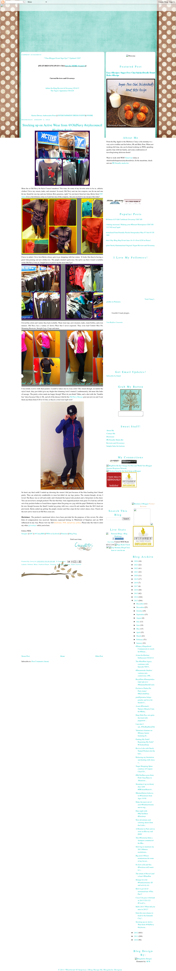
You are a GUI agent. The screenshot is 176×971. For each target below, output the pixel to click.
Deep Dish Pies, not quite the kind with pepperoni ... (145, 718)
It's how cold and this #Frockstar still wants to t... (145, 867)
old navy (60, 564)
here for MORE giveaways (75, 65)
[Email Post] (68, 561)
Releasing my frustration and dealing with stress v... (145, 760)
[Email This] (72, 561)
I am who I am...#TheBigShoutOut (145, 725)
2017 (136, 586)
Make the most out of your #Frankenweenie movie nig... (145, 805)
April (138, 632)
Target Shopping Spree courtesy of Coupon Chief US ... (144, 769)
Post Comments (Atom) (40, 661)
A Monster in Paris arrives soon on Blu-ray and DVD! (145, 831)
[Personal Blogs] (118, 539)
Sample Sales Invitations (115, 446)
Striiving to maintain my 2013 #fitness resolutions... (145, 849)
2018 (136, 582)
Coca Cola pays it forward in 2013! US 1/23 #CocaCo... (145, 900)
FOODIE (90, 115)
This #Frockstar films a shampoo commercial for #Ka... (145, 840)
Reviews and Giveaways (115, 443)
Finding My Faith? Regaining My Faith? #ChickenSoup (145, 742)
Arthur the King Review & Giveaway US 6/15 (62, 88)
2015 (136, 593)
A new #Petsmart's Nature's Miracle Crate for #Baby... (145, 709)
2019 (136, 579)
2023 (136, 564)
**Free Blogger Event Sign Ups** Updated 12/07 (62, 58)
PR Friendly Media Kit (114, 440)
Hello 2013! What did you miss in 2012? (145, 908)
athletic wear (33, 564)
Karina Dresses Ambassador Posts (43, 115)
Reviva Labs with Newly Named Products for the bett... (145, 751)
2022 (136, 568)
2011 (136, 936)
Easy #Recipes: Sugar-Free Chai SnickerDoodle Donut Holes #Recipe (130, 74)
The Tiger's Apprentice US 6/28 (62, 90)
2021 (136, 572)
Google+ (24, 533)
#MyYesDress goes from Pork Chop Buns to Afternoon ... (145, 778)
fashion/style (44, 564)
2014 (136, 597)
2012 (136, 932)
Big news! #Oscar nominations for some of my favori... (145, 858)
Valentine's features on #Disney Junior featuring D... (144, 733)
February (139, 639)
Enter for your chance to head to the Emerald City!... (144, 916)
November (140, 607)
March (139, 636)
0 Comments (61, 561)
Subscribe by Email (113, 376)
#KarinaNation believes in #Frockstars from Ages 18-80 (144, 796)
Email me (128, 157)
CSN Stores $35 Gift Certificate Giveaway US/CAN (123, 219)
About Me (110, 430)
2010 (136, 940)
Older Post (99, 656)
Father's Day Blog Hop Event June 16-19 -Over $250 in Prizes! (127, 240)
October (139, 611)
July (138, 621)
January (139, 643)
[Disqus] (62, 618)
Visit (114, 322)
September (140, 614)
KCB (148, 961)
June (138, 625)
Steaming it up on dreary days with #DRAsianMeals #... (145, 787)
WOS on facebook (52, 533)
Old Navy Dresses (76, 397)
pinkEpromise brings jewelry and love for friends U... (144, 700)
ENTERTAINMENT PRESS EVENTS (71, 115)
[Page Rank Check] (122, 544)
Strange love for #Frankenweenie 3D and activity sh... (144, 882)
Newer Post (25, 656)
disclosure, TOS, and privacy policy (67, 522)
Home (62, 656)
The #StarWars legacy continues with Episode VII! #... (144, 664)
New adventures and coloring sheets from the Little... (144, 822)
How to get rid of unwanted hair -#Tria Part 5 (144, 891)
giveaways (32, 525)
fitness (53, 564)
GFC (31, 533)
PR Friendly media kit (120, 163)
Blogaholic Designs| (113, 969)
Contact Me (110, 433)
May (138, 628)
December (140, 603)
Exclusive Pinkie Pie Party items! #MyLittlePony (143, 691)
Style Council (76, 564)
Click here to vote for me (120, 548)
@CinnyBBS (39, 533)
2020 (136, 575)
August (139, 618)
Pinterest (64, 533)
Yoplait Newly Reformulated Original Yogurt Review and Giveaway (129, 245)
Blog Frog (73, 533)
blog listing (111, 542)
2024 (136, 561)
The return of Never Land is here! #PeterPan (145, 875)
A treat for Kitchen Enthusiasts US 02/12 (145, 656)
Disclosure (110, 436)
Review (67, 564)
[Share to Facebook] (80, 561)
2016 (136, 589)
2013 (136, 600)
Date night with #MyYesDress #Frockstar (142, 813)
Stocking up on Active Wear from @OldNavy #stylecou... (145, 924)
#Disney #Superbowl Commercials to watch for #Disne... (145, 649)
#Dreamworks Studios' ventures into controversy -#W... (144, 673)
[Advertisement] (130, 344)
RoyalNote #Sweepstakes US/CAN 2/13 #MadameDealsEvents (145, 682)
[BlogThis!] (74, 561)
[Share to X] (77, 561)
